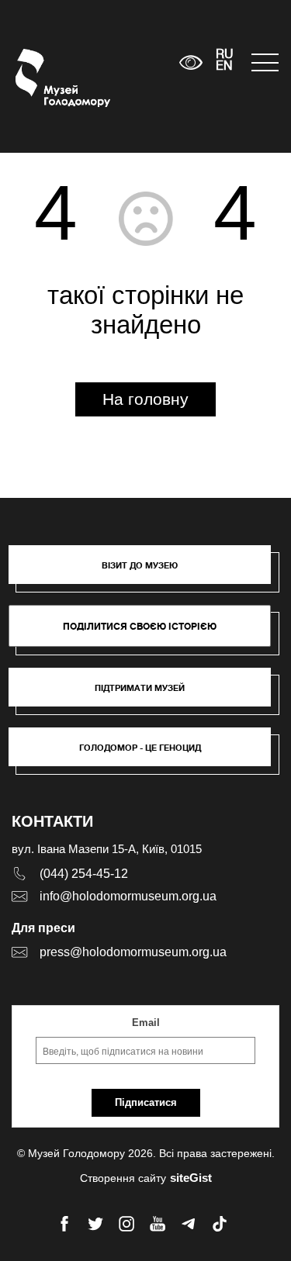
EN (224, 66)
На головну (145, 399)
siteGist (191, 1177)
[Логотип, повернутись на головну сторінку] (45, 78)
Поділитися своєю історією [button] (140, 626)
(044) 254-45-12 (84, 873)
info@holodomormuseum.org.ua (128, 896)
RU (225, 55)
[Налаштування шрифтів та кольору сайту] (190, 62)
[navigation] (263, 62)
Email (146, 1022)
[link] (147, 695)
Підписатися (146, 1102)
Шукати (119, 62)
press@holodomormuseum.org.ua (133, 952)
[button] (147, 572)
